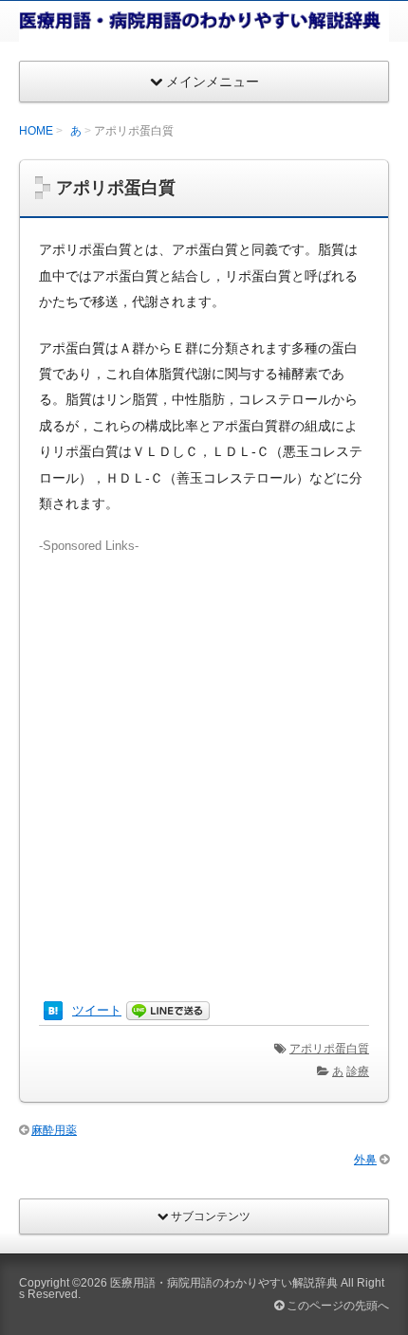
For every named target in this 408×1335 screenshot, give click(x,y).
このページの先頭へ (336, 1305)
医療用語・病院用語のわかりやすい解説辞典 (224, 1282)
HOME (36, 130)
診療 (357, 1071)
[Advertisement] (204, 759)
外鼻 (365, 1159)
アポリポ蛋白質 (329, 1048)
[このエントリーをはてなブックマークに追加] (53, 1010)
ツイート (96, 1010)
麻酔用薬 (54, 1130)
